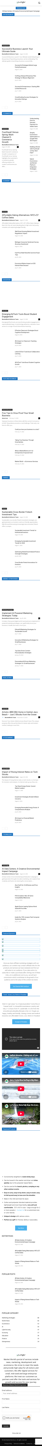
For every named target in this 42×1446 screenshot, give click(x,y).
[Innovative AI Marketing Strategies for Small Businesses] (7, 643)
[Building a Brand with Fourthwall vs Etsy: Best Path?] (25, 147)
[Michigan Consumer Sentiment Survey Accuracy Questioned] (7, 245)
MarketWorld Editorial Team (10, 54)
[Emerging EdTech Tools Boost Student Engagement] (21, 298)
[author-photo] (3, 717)
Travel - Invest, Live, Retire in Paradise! (14, 994)
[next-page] (6, 107)
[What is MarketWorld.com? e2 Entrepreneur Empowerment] (7, 454)
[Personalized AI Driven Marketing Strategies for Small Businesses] (7, 664)
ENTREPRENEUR (8, 14)
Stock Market (8, 737)
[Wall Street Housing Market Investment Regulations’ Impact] (7, 234)
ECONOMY (6, 181)
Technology (5, 865)
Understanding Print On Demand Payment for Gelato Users (34, 122)
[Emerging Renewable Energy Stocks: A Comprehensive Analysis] (7, 811)
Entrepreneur (6, 45)
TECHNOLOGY (7, 834)
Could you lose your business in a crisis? (27, 429)
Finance (5, 477)
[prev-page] (3, 107)
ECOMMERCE (7, 113)
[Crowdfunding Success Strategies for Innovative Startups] (7, 100)
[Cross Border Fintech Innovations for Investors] (7, 565)
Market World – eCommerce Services (26, 461)
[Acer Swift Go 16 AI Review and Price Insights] (7, 888)
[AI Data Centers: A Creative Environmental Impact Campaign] (21, 852)
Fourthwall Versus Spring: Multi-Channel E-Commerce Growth (10, 137)
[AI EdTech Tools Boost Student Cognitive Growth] (7, 365)
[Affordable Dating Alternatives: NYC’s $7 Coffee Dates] (21, 199)
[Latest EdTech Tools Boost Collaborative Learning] (7, 355)
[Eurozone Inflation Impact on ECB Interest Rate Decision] (7, 266)
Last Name (5, 1407)
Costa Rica (5, 708)
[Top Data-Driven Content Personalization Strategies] (7, 654)
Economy (5, 211)
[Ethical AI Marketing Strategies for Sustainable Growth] (7, 632)
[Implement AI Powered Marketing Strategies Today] (21, 597)
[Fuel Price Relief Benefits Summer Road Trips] (7, 256)
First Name (5, 1399)
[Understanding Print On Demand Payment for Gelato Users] (25, 119)
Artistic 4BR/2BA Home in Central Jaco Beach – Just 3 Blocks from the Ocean (20, 713)
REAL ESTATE (7, 678)
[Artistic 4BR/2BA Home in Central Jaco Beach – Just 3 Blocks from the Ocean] (21, 696)
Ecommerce (5, 129)
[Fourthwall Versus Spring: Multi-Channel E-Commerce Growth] (10, 124)
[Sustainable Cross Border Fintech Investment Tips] (21, 496)
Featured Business (7, 409)
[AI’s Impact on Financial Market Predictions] (7, 821)
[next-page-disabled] (6, 731)
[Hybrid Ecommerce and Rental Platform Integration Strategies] (25, 160)
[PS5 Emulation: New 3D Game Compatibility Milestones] (7, 899)
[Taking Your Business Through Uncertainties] (7, 443)
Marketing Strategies (8, 609)
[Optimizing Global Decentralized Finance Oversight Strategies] (7, 555)
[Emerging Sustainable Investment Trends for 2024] (7, 544)
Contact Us (20, 1210)
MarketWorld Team (10, 717)
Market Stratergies (10, 579)
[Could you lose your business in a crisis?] (7, 432)
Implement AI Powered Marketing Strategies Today (17, 614)
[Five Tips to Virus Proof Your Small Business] (21, 397)
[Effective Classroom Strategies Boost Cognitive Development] (7, 333)
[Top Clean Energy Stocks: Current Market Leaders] (7, 789)
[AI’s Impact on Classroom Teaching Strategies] (7, 344)
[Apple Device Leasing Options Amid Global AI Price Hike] (7, 909)
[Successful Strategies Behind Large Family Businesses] (7, 68)
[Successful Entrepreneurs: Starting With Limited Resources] (7, 90)
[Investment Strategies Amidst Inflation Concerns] (7, 800)
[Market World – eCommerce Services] (7, 464)
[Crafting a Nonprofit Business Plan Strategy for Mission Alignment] (7, 79)
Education (6, 280)
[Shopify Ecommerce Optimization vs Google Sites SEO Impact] (25, 133)
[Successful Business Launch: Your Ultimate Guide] (21, 32)
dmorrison (5, 418)
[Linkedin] (26, 1433)
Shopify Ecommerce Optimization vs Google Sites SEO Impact (35, 136)
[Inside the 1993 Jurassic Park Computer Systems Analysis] (7, 920)
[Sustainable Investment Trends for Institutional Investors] (7, 533)
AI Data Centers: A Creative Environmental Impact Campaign (21, 11)
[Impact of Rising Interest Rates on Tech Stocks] (21, 755)
